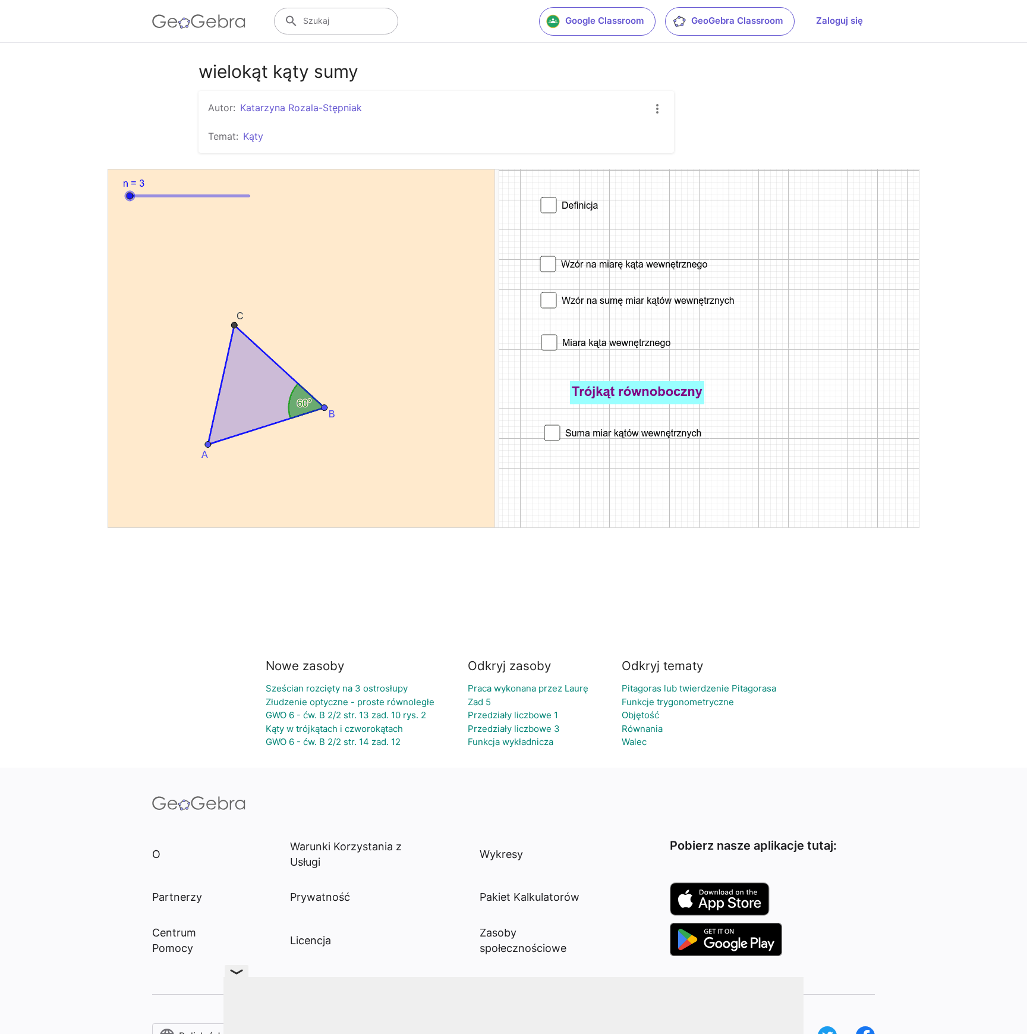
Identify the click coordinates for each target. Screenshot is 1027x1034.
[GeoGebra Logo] (198, 21)
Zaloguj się (839, 20)
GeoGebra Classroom (737, 20)
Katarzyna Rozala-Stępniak (301, 108)
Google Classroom (604, 20)
